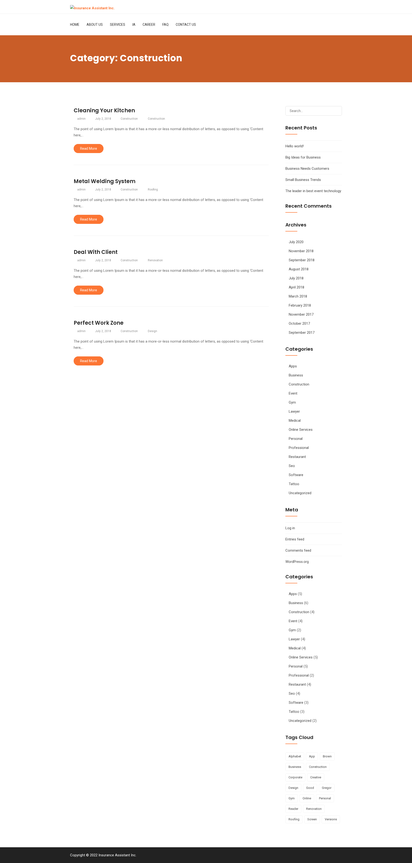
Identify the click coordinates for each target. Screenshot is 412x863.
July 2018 (296, 278)
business (294, 767)
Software (296, 475)
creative (315, 777)
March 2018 (298, 296)
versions (331, 819)
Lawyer (294, 411)
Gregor (326, 788)
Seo (292, 466)
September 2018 (301, 260)
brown (327, 756)
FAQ (165, 24)
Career (149, 24)
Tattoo (294, 484)
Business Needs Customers (307, 168)
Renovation (155, 260)
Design (152, 331)
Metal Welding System (104, 181)
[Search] (336, 111)
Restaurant (297, 457)
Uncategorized (300, 493)
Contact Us (186, 24)
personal (325, 798)
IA (133, 24)
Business (296, 375)
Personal (296, 439)
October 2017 (299, 323)
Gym (292, 402)
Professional (299, 448)
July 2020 (296, 242)
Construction (129, 118)
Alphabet (294, 756)
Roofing (153, 189)
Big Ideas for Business (303, 157)
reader (293, 809)
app (312, 756)
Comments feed (298, 550)
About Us (95, 24)
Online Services (301, 429)
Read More (88, 148)
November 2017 (301, 314)
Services (117, 24)
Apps (293, 366)
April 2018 (296, 287)
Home (74, 24)
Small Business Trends (303, 180)
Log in (290, 528)
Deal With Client (96, 252)
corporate (295, 777)
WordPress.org (297, 562)
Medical (295, 420)
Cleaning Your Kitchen (104, 110)
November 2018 (301, 251)
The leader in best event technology (313, 191)
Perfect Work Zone (99, 323)
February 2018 (300, 305)
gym (291, 798)
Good (310, 788)
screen (312, 819)
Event (293, 393)
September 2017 (301, 332)
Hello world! (294, 146)
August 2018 (299, 269)
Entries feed (294, 539)
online (307, 798)
